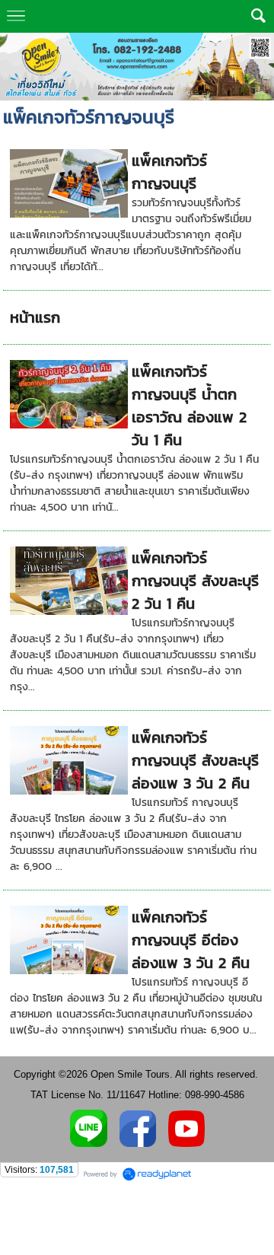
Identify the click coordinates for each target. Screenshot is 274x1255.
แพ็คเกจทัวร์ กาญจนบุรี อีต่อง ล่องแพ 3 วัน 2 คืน (191, 940)
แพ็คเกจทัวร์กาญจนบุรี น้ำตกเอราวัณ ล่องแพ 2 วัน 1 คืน (189, 405)
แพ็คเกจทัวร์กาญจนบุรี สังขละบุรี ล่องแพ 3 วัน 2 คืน (195, 760)
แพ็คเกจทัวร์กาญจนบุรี (169, 172)
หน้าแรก (35, 317)
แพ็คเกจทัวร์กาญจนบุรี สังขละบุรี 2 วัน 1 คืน (195, 580)
